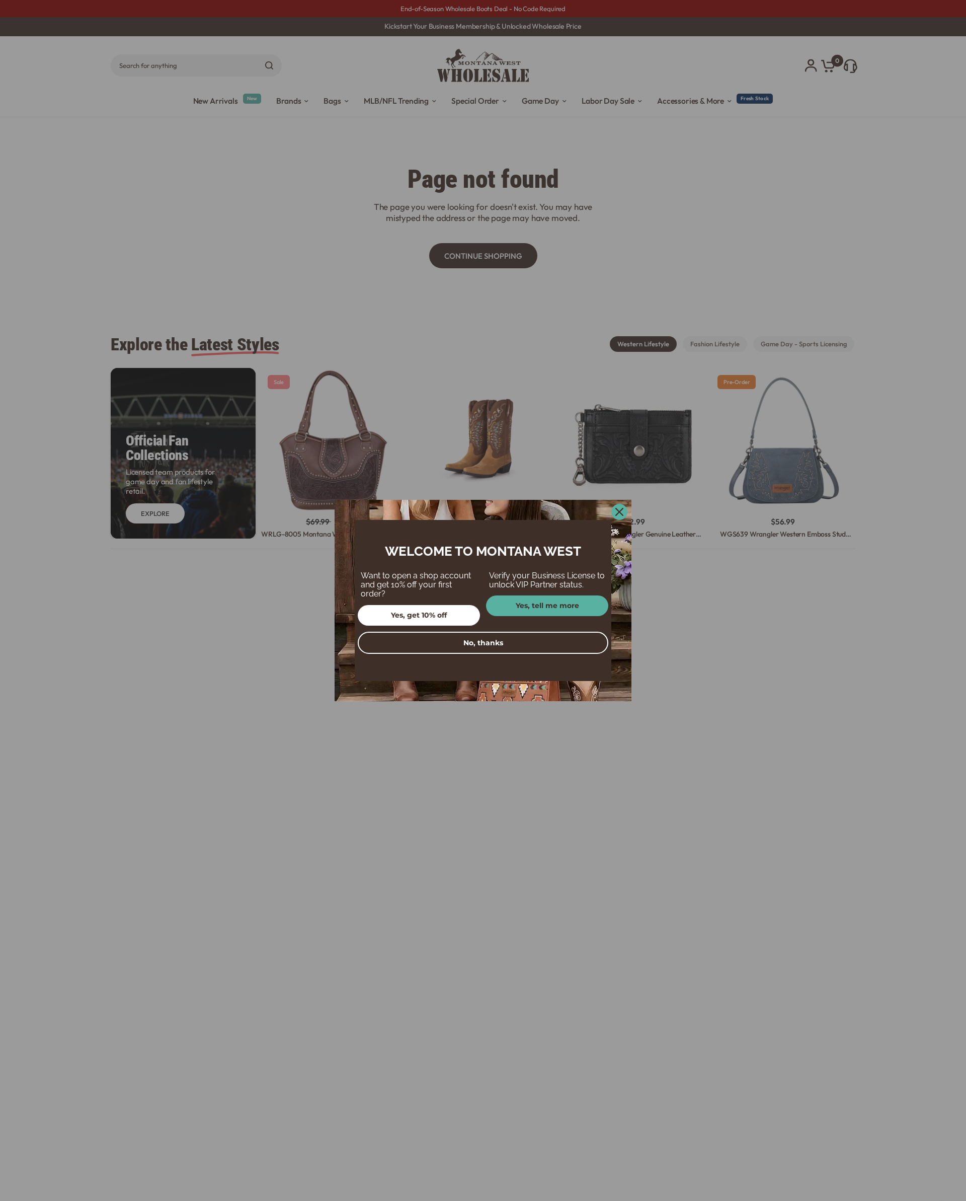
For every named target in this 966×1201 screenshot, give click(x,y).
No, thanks (483, 642)
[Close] (619, 512)
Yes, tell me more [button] (547, 605)
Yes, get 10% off (419, 615)
